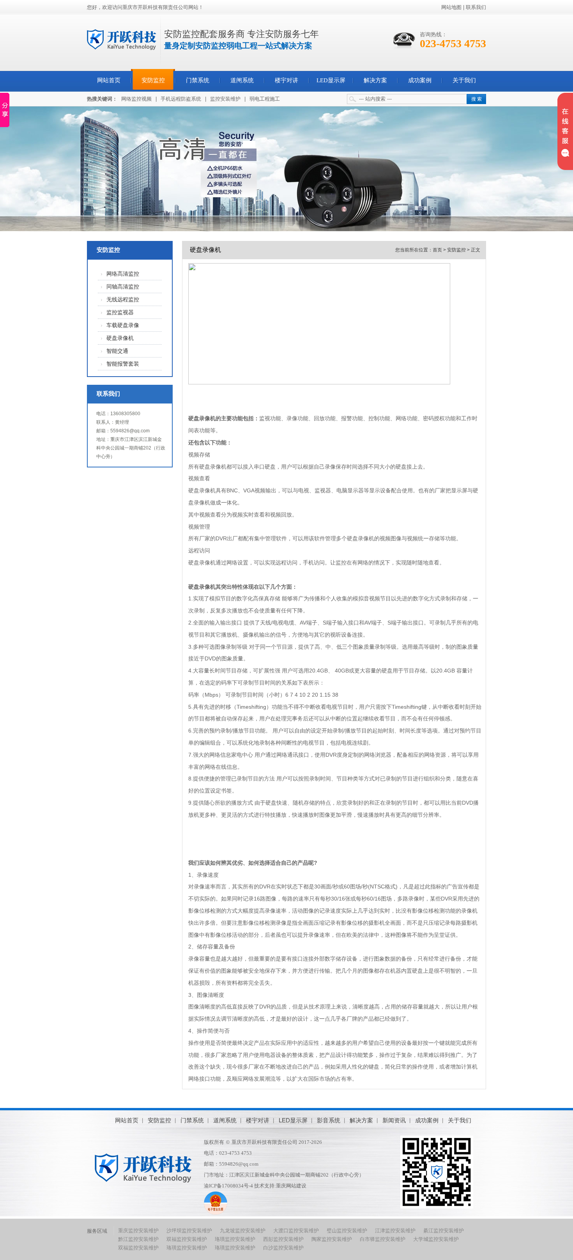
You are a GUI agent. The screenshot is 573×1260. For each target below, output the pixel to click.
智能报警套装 (122, 364)
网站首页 (108, 80)
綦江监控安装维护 (443, 1230)
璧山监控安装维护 (347, 1230)
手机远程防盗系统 (181, 99)
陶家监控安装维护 (331, 1239)
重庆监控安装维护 (138, 1230)
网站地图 (451, 7)
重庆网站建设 (291, 1186)
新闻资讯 (394, 1120)
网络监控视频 (136, 99)
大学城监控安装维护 (436, 1239)
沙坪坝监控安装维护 (189, 1230)
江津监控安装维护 (395, 1230)
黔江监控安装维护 (138, 1239)
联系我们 (476, 7)
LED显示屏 (331, 80)
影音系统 (328, 1120)
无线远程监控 (122, 300)
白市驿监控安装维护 (382, 1239)
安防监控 (153, 80)
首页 (437, 250)
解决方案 (375, 80)
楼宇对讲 (286, 80)
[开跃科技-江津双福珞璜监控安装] (121, 39)
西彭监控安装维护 (283, 1239)
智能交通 (117, 351)
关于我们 (464, 80)
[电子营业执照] (215, 1213)
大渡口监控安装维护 (296, 1230)
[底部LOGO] (143, 1168)
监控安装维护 (225, 99)
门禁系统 (197, 80)
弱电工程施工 (264, 99)
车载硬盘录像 (122, 325)
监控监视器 (120, 312)
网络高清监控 (122, 274)
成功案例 (420, 80)
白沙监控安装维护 (283, 1248)
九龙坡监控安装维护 (242, 1230)
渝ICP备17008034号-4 (228, 1186)
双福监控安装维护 (186, 1239)
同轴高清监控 (122, 287)
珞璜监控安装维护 (235, 1239)
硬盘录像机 (120, 338)
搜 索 (476, 99)
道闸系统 (242, 80)
